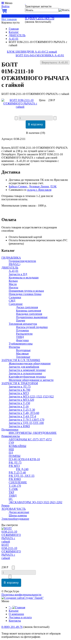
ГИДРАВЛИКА (11, 257)
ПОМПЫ (14, 456)
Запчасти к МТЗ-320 (21, 399)
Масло (13, 284)
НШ (11, 449)
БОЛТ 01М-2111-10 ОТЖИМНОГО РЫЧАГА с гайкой (11, 551)
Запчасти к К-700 (19, 389)
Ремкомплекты (10, 436)
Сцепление (16, 303)
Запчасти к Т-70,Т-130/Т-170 (26, 419)
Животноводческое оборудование (30, 363)
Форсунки (22, 340)
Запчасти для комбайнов (24, 366)
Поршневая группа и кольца (26, 290)
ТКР (11, 492)
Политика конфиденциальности (21, 594)
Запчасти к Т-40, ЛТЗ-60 (24, 413)
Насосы (13, 287)
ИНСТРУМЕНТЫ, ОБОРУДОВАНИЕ (33, 432)
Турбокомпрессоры (21, 343)
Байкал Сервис (18, 186)
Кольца (13, 280)
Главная (14, 28)
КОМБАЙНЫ (17, 446)
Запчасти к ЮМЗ (19, 426)
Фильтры (14, 346)
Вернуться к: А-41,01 (55, 62)
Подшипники (9, 429)
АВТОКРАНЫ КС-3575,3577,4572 (30, 439)
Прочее (20, 320)
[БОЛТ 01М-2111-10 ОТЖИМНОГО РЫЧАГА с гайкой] (20, 106)
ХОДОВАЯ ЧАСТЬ (13, 508)
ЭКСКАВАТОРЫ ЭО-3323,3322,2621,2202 (35, 502)
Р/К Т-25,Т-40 (17, 472)
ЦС (11, 498)
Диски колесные (19, 512)
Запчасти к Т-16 (19, 406)
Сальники (15, 297)
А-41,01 (13, 38)
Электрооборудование (15, 518)
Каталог (14, 32)
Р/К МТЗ (14, 465)
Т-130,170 (15, 485)
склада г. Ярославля (39, 189)
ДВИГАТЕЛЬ (17, 35)
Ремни (5, 505)
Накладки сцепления (29, 313)
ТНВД (20, 337)
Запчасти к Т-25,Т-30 (22, 409)
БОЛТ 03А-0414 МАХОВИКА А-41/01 (40, 55)
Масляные (22, 353)
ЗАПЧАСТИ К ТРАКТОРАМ (19, 383)
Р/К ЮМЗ (15, 479)
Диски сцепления (27, 307)
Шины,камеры (18, 515)
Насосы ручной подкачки (32, 327)
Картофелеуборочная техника (27, 376)
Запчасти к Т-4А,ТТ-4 (22, 416)
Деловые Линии (39, 186)
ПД (11, 452)
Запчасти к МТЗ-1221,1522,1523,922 (31, 396)
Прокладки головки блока (25, 294)
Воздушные (23, 350)
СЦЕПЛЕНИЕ (18, 482)
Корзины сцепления (28, 310)
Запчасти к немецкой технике (27, 370)
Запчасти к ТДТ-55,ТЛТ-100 (26, 422)
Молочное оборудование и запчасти (31, 380)
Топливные (23, 356)
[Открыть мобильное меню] (2, 3)
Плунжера (22, 330)
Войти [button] (5, 6)
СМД (12, 300)
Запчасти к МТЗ (19, 393)
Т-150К (13, 489)
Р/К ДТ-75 (15, 462)
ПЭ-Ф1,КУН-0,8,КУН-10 (24, 459)
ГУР (11, 442)
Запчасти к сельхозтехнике (25, 373)
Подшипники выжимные (32, 317)
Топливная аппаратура (23, 323)
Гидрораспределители (22, 261)
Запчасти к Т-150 (19, 403)
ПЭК (53, 186)
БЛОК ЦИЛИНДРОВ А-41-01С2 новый (32, 51)
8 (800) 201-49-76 (39, 17)
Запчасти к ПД (18, 274)
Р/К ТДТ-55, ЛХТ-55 (21, 475)
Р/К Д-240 (22, 469)
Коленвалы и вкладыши (24, 277)
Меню (8, 3)
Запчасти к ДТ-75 (20, 386)
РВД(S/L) (14, 264)
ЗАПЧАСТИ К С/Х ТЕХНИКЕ (20, 360)
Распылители (24, 333)
